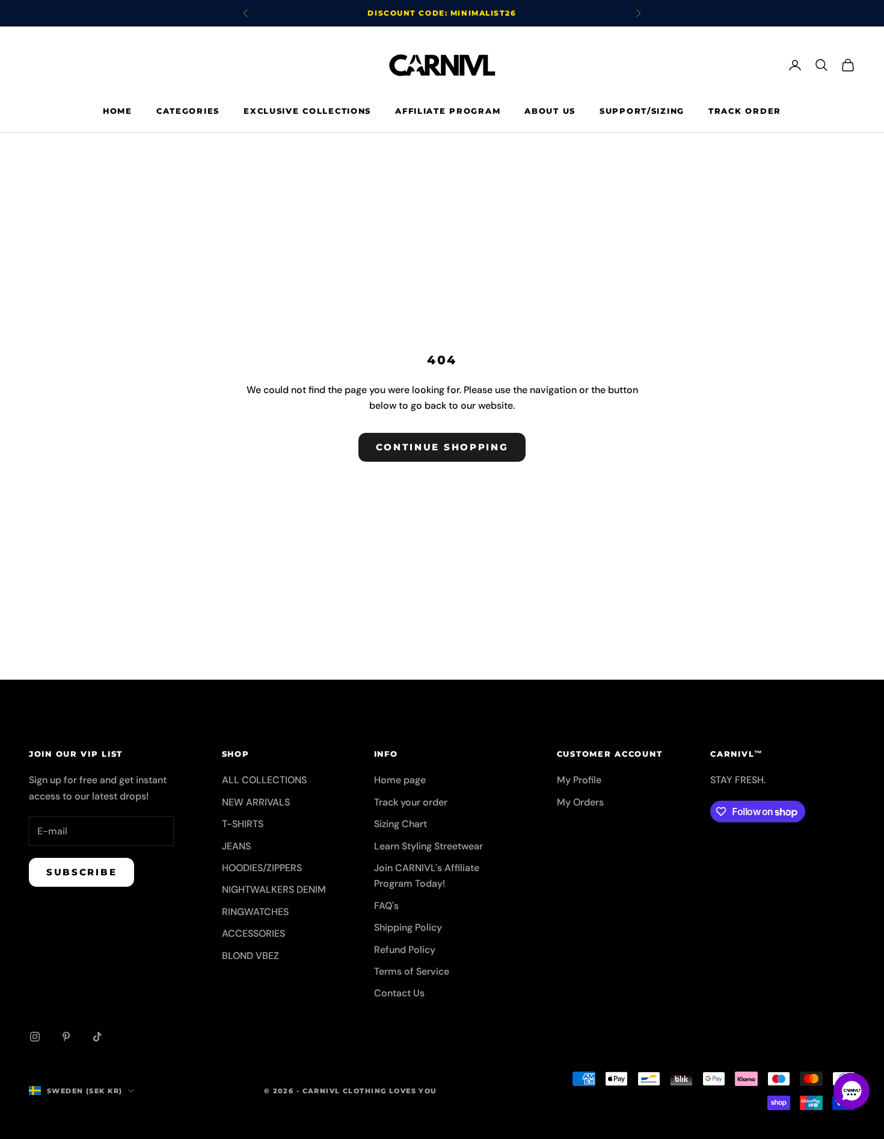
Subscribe (81, 872)
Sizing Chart (400, 824)
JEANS (236, 846)
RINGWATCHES (255, 911)
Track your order (410, 802)
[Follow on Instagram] (35, 1037)
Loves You (413, 1091)
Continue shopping (442, 447)
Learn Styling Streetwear (428, 846)
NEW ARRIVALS (256, 802)
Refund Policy (404, 949)
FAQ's (386, 905)
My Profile (579, 780)
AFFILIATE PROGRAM (447, 111)
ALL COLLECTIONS (264, 780)
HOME (117, 111)
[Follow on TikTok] (97, 1037)
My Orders (580, 802)
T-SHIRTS (242, 824)
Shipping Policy (408, 927)
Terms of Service (411, 971)
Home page (400, 780)
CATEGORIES (187, 111)
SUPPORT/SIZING (642, 111)
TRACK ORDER (744, 111)
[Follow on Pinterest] (66, 1037)
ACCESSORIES (253, 933)
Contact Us (399, 993)
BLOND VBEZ (250, 955)
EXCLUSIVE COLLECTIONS (307, 111)
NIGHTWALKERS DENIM (274, 889)
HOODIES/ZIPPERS (262, 867)
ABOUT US (550, 111)
